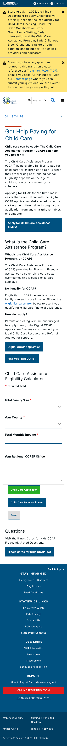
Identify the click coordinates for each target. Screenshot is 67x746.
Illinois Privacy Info (33, 607)
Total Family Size (17, 400)
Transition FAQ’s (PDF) (42, 70)
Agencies (42, 3)
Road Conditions (33, 592)
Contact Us (33, 620)
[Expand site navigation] (62, 100)
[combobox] (39, 100)
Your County (14, 417)
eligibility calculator (18, 303)
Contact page (22, 79)
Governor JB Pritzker (13, 738)
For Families (13, 116)
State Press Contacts (33, 632)
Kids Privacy (33, 614)
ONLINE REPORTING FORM (33, 690)
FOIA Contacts (33, 626)
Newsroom (33, 654)
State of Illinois (40, 738)
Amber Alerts (10, 728)
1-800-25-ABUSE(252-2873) (33, 698)
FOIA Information (33, 648)
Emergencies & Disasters (33, 580)
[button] (33, 225)
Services (59, 3)
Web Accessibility (13, 717)
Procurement (33, 660)
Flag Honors (33, 586)
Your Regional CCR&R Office (25, 456)
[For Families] (60, 116)
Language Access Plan (33, 666)
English (37, 100)
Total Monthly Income (20, 434)
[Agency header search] (53, 100)
